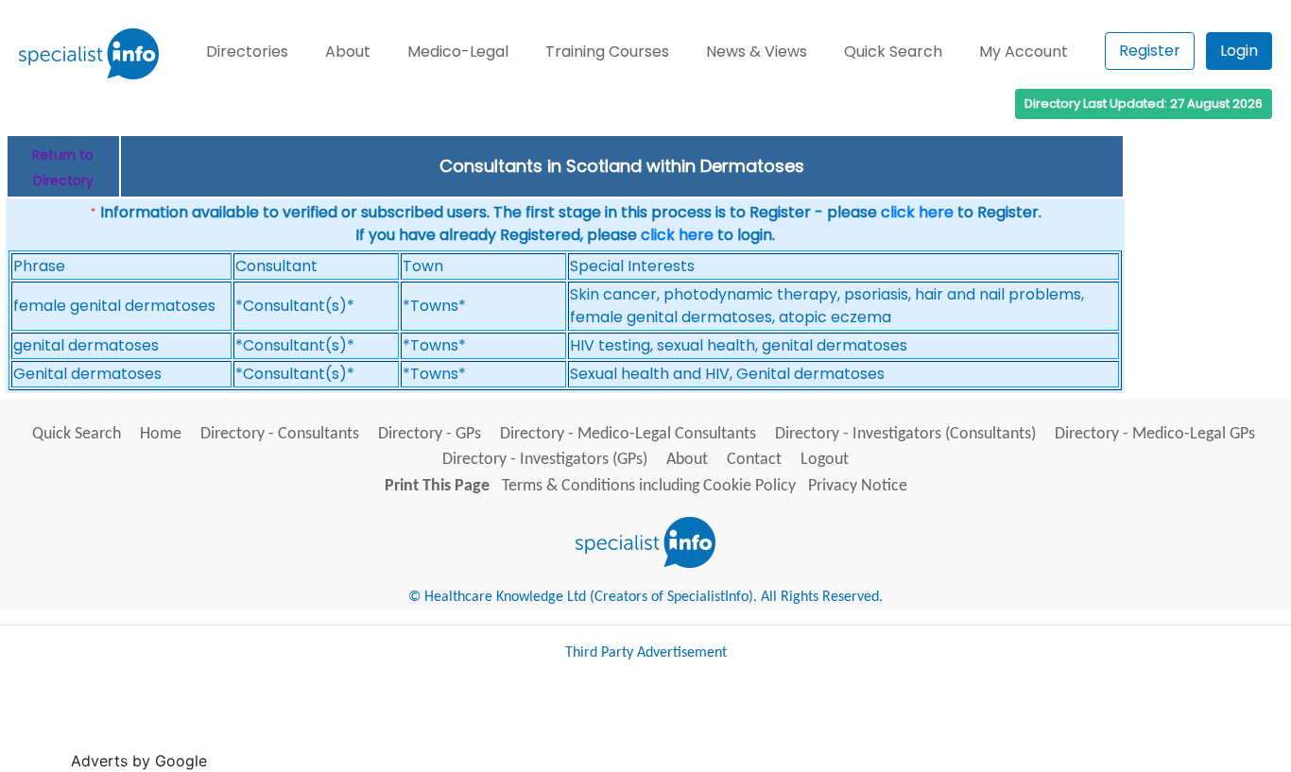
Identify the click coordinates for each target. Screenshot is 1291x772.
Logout (824, 460)
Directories (247, 51)
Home (160, 434)
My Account (1023, 51)
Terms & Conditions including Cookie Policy (649, 486)
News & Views (756, 51)
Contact (754, 460)
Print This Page (437, 486)
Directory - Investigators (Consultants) (905, 434)
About (347, 51)
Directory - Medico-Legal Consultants (628, 434)
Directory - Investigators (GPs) (544, 460)
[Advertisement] (556, 723)
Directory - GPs (429, 434)
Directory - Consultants (279, 434)
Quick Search (893, 51)
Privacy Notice (857, 486)
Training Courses (607, 51)
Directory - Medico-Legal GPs (1155, 434)
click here (917, 212)
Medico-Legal (457, 51)
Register (1149, 50)
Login (1239, 50)
